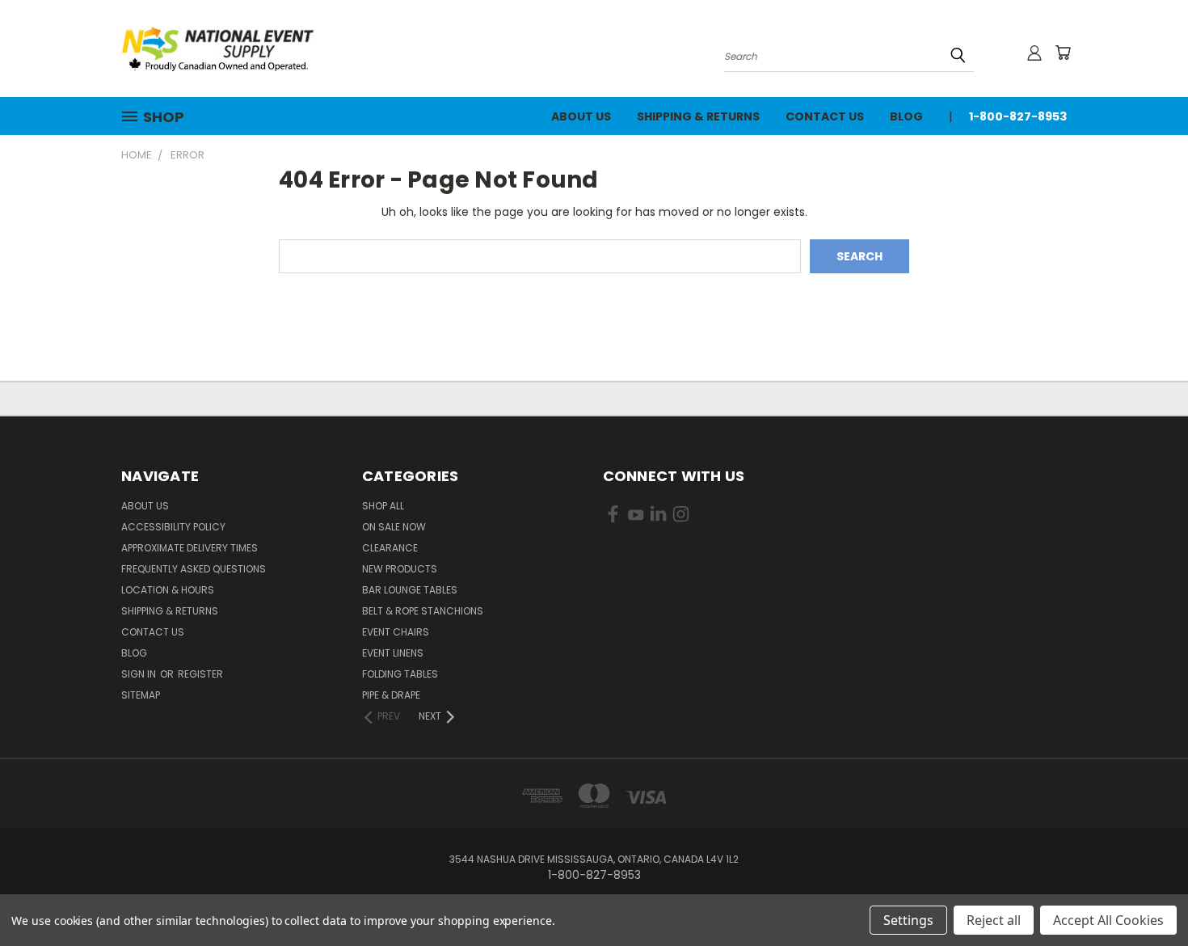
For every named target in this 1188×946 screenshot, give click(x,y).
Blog (906, 116)
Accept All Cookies (1108, 920)
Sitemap (140, 695)
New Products (399, 569)
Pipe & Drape (391, 695)
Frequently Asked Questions (193, 569)
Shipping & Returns (698, 116)
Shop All (383, 506)
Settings (908, 920)
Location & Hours (167, 590)
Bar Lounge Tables (409, 590)
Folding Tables (400, 674)
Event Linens (392, 653)
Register (200, 674)
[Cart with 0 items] (1063, 52)
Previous (1145, 895)
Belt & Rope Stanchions (422, 611)
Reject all (994, 920)
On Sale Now (394, 527)
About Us (581, 116)
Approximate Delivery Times (189, 548)
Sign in (139, 674)
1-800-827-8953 (1018, 116)
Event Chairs (395, 632)
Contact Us (825, 116)
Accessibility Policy (173, 527)
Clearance (390, 548)
